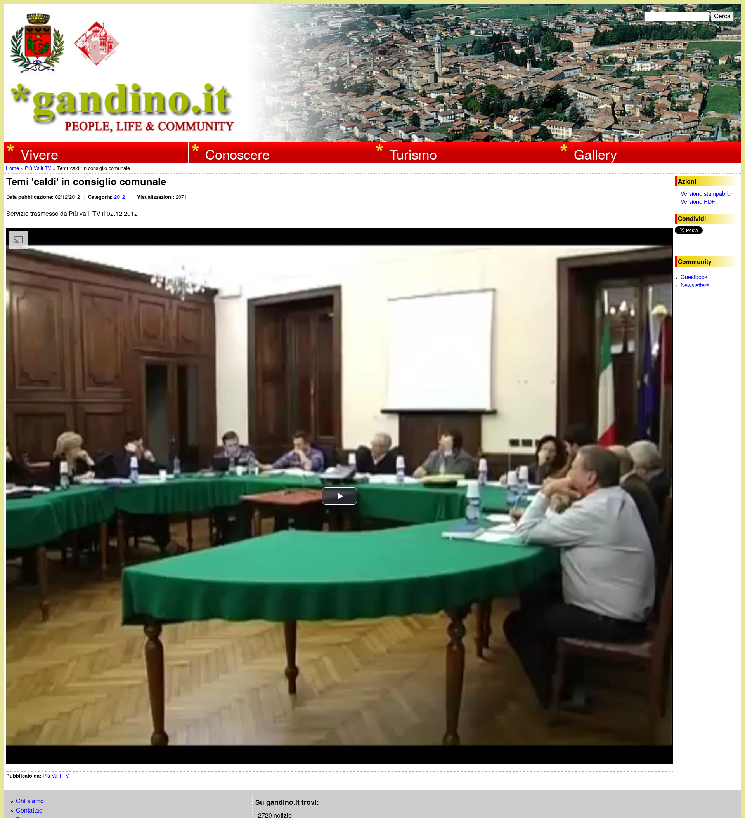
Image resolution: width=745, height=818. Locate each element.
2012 (119, 196)
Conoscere (237, 153)
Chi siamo (30, 800)
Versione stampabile (706, 193)
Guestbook (694, 277)
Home (12, 168)
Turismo (413, 153)
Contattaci (30, 810)
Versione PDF (698, 201)
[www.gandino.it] (372, 137)
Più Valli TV (38, 168)
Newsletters (695, 285)
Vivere (39, 153)
